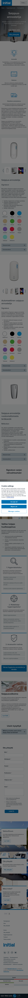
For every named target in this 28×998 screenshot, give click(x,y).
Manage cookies (14, 511)
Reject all (14, 507)
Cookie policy (10, 497)
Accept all (14, 502)
